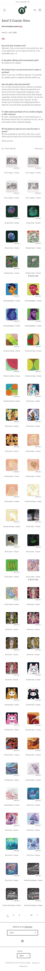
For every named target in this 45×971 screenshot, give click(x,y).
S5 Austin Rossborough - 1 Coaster (33, 880)
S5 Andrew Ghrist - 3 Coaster (33, 755)
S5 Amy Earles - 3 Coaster (33, 552)
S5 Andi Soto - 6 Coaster (11, 679)
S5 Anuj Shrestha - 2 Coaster (11, 805)
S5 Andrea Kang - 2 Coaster (12, 705)
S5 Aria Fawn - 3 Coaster (33, 830)
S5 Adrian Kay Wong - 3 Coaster (11, 376)
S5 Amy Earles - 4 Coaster (12, 577)
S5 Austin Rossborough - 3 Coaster (33, 905)
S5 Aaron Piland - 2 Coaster (33, 223)
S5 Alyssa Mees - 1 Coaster (33, 451)
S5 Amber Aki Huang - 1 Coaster (33, 501)
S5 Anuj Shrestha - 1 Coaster (33, 780)
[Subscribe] (35, 932)
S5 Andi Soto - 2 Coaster (11, 629)
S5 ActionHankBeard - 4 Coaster (33, 326)
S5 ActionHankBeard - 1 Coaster (11, 301)
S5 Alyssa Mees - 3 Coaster (33, 476)
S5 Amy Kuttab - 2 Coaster (12, 604)
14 (31, 915)
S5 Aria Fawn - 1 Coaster (33, 805)
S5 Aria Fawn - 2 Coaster (11, 830)
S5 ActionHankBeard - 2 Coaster (33, 301)
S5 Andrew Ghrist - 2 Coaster (11, 755)
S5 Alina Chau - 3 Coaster (33, 426)
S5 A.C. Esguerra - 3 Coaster (11, 198)
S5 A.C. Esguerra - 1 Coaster (11, 173)
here (20, 26)
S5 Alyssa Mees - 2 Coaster (11, 476)
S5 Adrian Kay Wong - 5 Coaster (11, 401)
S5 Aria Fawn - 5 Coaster (33, 855)
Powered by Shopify (25, 963)
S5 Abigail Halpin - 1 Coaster (33, 248)
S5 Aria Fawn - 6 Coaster (11, 880)
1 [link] (7, 915)
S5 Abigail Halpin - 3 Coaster (33, 273)
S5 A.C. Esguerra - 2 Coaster (33, 173)
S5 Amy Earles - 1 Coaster (33, 526)
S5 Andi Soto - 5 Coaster (33, 654)
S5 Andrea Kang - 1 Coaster (33, 679)
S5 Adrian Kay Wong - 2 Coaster (33, 351)
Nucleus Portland (15, 963)
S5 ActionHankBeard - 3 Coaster (11, 326)
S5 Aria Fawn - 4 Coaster (11, 855)
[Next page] (37, 915)
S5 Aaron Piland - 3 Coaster (12, 248)
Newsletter (28, 927)
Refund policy (36, 963)
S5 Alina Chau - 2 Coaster (11, 426)
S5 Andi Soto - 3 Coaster (33, 629)
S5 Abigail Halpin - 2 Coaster (11, 273)
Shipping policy (23, 966)
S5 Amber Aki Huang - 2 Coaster (11, 526)
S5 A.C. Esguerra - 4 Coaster (33, 198)
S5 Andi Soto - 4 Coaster (11, 654)
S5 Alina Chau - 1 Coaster (33, 401)
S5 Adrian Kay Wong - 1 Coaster (11, 351)
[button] (4, 10)
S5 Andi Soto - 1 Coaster (33, 604)
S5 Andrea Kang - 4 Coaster (12, 730)
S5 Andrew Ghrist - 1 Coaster (33, 730)
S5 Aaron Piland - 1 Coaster (12, 223)
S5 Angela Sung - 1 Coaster (12, 780)
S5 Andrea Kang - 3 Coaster (33, 705)
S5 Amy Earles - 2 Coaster (12, 552)
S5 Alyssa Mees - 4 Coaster (11, 501)
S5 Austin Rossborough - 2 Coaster (12, 905)
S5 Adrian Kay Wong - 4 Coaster (33, 376)
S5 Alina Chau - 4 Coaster (11, 451)
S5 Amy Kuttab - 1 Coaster (33, 577)
